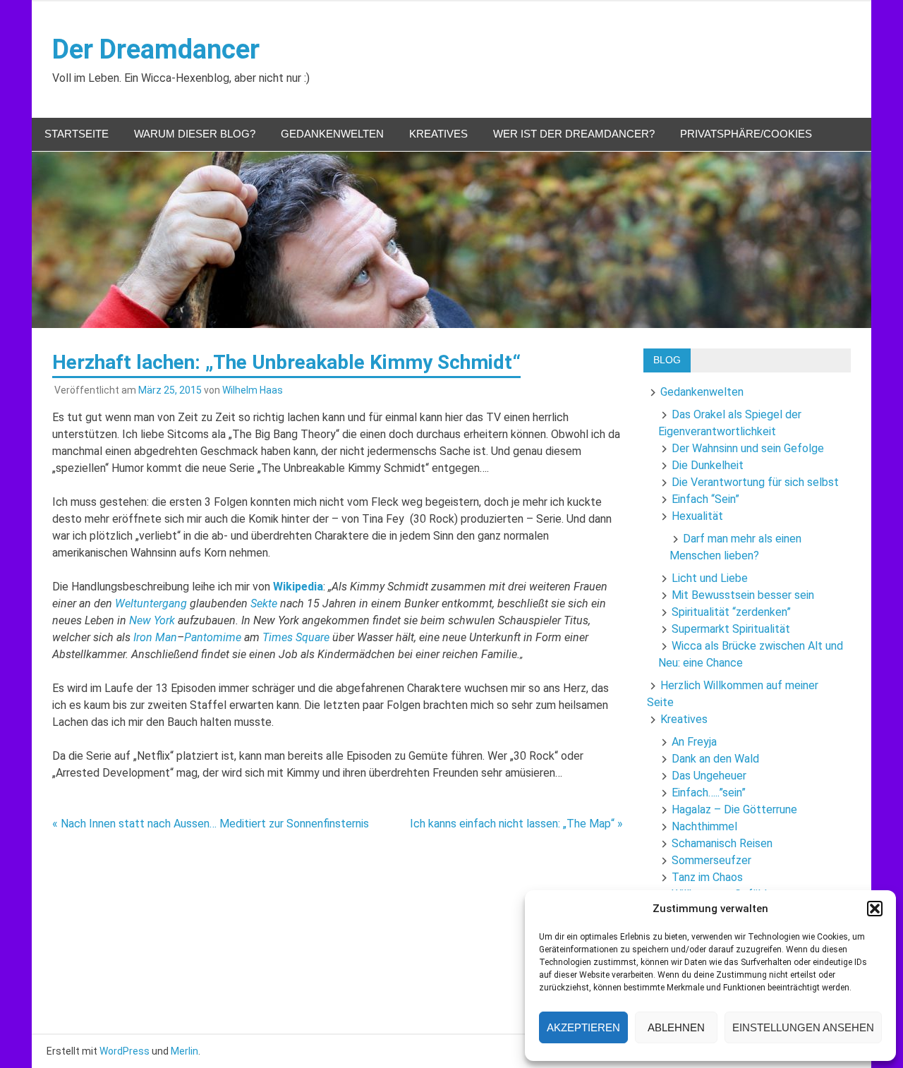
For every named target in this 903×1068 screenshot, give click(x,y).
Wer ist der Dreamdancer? (574, 134)
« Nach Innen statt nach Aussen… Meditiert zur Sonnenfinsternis (210, 823)
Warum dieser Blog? (194, 134)
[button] (875, 909)
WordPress (124, 1051)
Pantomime (212, 637)
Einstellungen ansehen (803, 1027)
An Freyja (694, 741)
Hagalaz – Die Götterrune (734, 809)
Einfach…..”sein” (709, 792)
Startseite (76, 134)
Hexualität (697, 516)
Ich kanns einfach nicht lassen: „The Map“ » (516, 823)
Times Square (295, 637)
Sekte (263, 603)
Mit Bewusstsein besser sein (743, 595)
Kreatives (438, 134)
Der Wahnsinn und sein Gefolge (748, 448)
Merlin (184, 1051)
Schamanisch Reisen (722, 843)
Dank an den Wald (715, 758)
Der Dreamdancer (156, 49)
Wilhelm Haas (252, 390)
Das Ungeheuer (709, 775)
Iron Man (155, 637)
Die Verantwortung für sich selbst (755, 482)
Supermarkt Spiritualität (731, 629)
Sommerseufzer (711, 860)
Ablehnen (676, 1027)
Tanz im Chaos (707, 877)
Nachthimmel (704, 826)
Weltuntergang (151, 603)
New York (152, 620)
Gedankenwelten (332, 134)
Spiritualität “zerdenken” (731, 612)
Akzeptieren (583, 1027)
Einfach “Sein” (705, 499)
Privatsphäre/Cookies (746, 134)
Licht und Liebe (710, 578)
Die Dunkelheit (708, 465)
